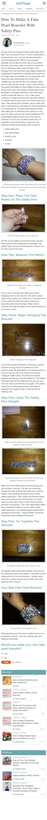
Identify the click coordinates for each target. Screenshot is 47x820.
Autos (11, 9)
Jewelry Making (20, 690)
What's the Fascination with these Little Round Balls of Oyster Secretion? (24, 708)
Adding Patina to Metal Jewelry (26, 775)
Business (29, 9)
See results (16, 662)
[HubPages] (23, 3)
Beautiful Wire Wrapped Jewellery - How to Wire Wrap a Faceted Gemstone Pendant (26, 788)
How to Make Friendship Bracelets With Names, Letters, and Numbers (26, 723)
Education (40, 9)
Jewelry (16, 702)
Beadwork (17, 677)
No (5, 658)
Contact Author (18, 45)
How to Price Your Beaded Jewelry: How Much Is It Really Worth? (26, 762)
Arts (3, 9)
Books (19, 9)
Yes (5, 654)
